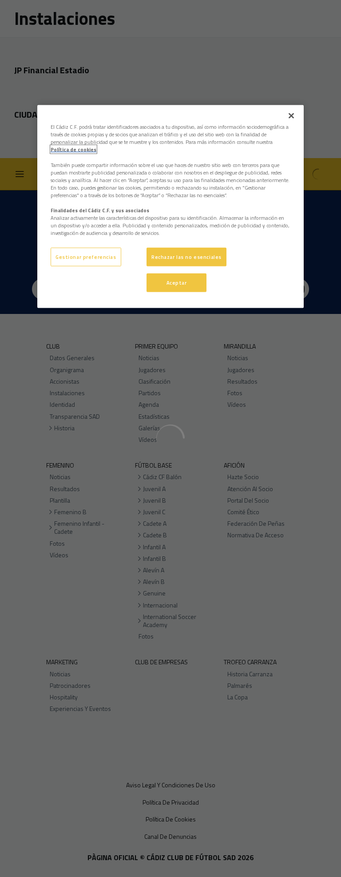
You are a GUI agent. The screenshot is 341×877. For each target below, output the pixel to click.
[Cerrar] (291, 116)
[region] (170, 206)
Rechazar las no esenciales (186, 257)
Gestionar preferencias (86, 257)
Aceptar (177, 282)
